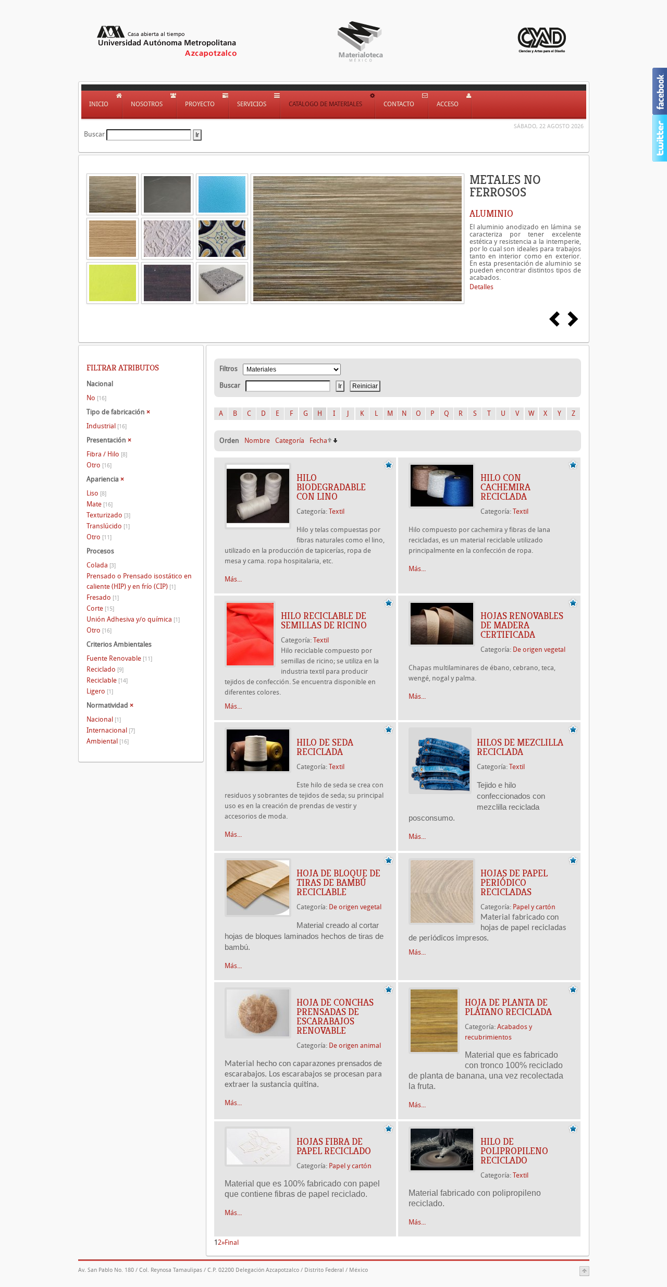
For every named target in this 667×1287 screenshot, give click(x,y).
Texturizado (108, 515)
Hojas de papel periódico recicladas (514, 883)
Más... (233, 579)
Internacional (111, 730)
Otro (99, 465)
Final (232, 1242)
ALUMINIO (491, 213)
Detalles (481, 287)
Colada (101, 565)
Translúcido (108, 526)
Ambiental (108, 741)
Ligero (100, 691)
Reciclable (107, 680)
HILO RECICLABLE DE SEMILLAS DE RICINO (324, 620)
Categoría (289, 440)
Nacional (104, 719)
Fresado (103, 597)
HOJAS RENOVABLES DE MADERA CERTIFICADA (521, 625)
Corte (100, 608)
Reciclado (105, 669)
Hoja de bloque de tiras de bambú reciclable (338, 883)
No (96, 398)
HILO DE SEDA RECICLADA (325, 747)
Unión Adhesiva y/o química (133, 619)
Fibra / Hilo (107, 454)
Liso (96, 493)
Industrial (107, 426)
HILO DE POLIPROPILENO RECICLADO (514, 1151)
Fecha (318, 440)
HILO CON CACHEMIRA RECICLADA (505, 487)
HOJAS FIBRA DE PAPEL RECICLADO (334, 1146)
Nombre (257, 440)
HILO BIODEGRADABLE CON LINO (331, 487)
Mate (100, 504)
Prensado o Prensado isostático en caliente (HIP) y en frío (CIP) (139, 581)
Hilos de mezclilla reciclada (520, 747)
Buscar (94, 134)
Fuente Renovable (119, 658)
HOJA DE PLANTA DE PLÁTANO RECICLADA (508, 1007)
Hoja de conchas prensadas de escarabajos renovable (335, 1016)
